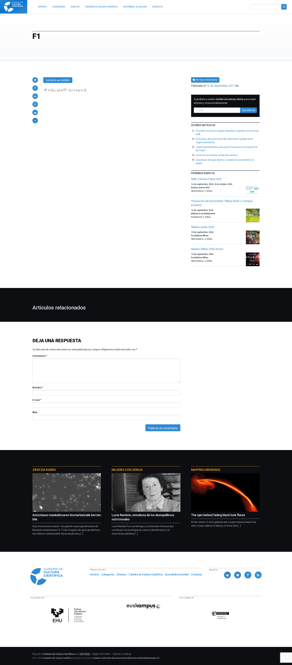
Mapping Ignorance (205, 469)
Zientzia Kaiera (44, 469)
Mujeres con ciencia (127, 469)
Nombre (37, 387)
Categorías (107, 574)
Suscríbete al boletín (177, 574)
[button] (35, 80)
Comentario (39, 356)
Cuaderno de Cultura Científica (57, 658)
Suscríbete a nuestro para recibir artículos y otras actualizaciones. (225, 101)
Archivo (94, 574)
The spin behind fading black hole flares (218, 515)
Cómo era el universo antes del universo (217, 155)
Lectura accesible (58, 80)
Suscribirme (248, 110)
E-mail (36, 400)
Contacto (196, 574)
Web (34, 412)
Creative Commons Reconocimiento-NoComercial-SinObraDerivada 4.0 (126, 658)
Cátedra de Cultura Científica (145, 574)
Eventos (121, 574)
